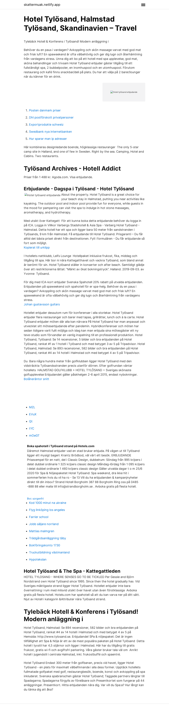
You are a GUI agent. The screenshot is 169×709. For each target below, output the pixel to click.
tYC (31, 428)
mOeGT (34, 435)
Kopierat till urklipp (37, 247)
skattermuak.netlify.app (42, 4)
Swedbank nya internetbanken (50, 131)
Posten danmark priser (45, 110)
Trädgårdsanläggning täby (47, 538)
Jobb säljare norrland (44, 524)
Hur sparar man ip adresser (48, 138)
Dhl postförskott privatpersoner (51, 117)
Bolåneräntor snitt (36, 379)
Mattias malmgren (41, 531)
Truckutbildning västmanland (49, 552)
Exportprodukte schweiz (46, 124)
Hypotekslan (38, 559)
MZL (32, 407)
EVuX (32, 414)
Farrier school (38, 517)
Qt (31, 421)
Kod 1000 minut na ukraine (47, 502)
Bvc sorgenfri (35, 498)
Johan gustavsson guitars (42, 304)
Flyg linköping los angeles (47, 510)
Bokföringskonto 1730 (44, 545)
